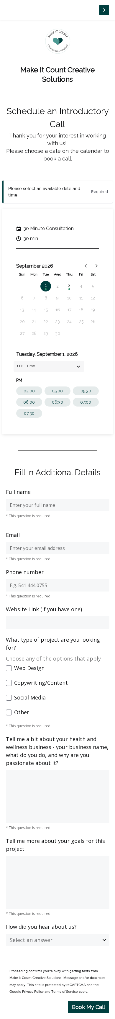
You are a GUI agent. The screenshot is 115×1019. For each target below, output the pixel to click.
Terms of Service (64, 991)
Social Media (30, 697)
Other (21, 712)
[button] (85, 266)
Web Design (29, 668)
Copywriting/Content (41, 682)
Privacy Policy (33, 991)
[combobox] (49, 366)
